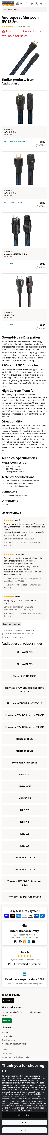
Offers (4, 1058)
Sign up (6, 1029)
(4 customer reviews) (21, 26)
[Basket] (41, 3)
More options (23, 1115)
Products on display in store (14, 1052)
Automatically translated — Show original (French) (23, 540)
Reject (24, 1122)
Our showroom (8, 1048)
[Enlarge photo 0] (24, 57)
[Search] (27, 3)
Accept (23, 1130)
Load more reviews (11, 621)
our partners (11, 1078)
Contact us (8, 1009)
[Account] (36, 3)
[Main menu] (46, 4)
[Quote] (32, 3)
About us (5, 1041)
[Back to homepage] (8, 3)
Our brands (7, 1044)
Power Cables (13, 9)
